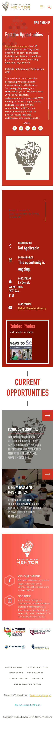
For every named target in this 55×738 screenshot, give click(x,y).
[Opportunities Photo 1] (26, 349)
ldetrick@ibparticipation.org (32, 308)
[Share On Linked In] (27, 128)
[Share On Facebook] (14, 128)
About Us (37, 678)
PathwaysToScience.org (17, 46)
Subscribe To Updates (27, 684)
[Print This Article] (34, 128)
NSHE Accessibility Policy (27, 704)
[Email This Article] (40, 128)
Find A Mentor (13, 667)
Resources (16, 673)
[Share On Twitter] (21, 128)
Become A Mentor (37, 667)
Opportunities (19, 678)
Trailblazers (35, 673)
